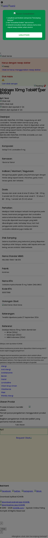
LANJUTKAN (24, 35)
